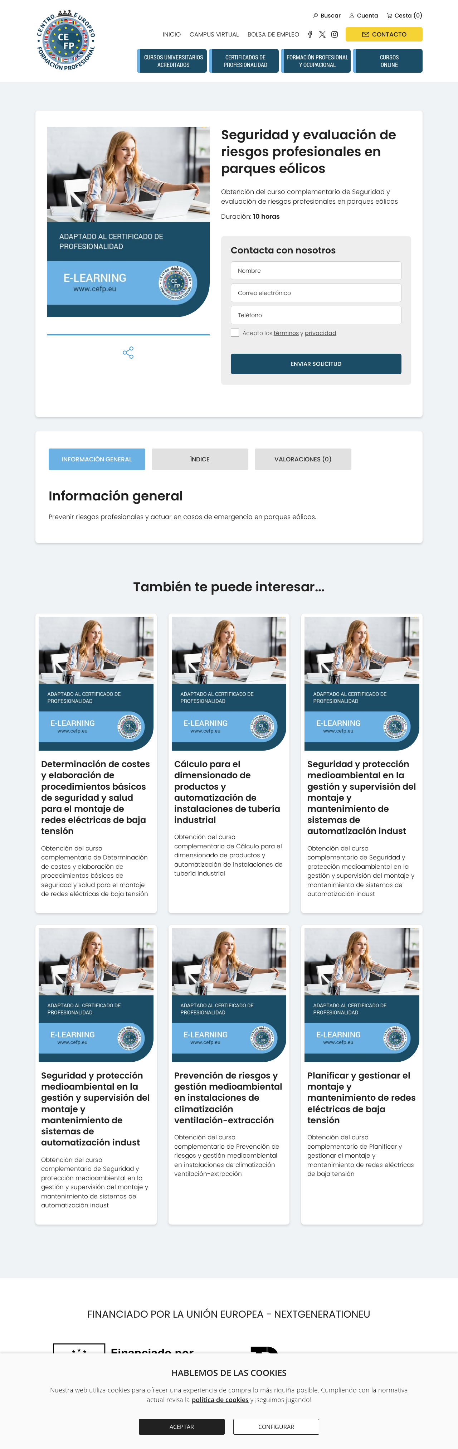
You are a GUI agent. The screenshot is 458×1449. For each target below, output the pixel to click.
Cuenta (367, 15)
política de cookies (220, 1399)
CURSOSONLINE (389, 60)
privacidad (320, 333)
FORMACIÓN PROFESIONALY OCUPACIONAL (317, 60)
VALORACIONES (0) (303, 459)
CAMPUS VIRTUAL (214, 34)
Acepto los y (289, 333)
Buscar (331, 15)
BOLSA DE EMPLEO (273, 34)
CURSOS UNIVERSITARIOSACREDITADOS (173, 60)
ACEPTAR (182, 1427)
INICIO (172, 34)
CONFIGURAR (276, 1427)
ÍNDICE (200, 459)
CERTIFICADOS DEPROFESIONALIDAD (245, 60)
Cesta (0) (409, 15)
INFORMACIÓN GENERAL (97, 459)
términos (286, 333)
